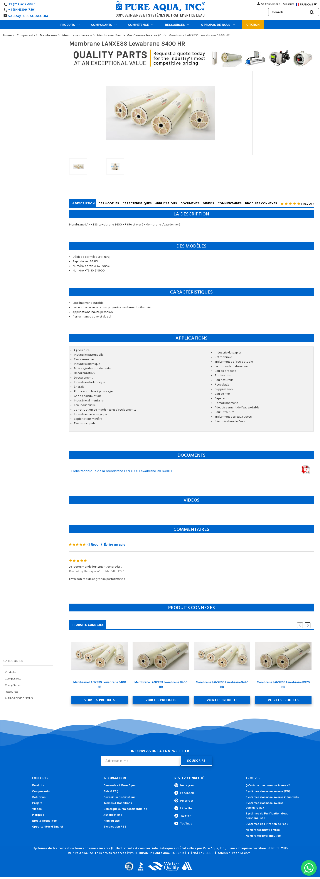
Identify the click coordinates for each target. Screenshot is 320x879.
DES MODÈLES (108, 203)
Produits (67, 25)
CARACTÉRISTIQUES (137, 203)
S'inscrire (288, 4)
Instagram (187, 785)
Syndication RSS (114, 826)
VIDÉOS (208, 203)
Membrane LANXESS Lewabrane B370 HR (283, 684)
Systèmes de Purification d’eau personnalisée (267, 815)
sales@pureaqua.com (233, 853)
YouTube (186, 823)
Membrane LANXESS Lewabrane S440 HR (222, 684)
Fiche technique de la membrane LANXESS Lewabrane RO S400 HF (123, 471)
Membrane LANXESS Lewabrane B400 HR (160, 684)
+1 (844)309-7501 (22, 9)
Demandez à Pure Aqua (119, 785)
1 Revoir (307, 203)
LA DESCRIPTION (83, 203)
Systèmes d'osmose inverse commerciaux (264, 805)
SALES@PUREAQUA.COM (28, 16)
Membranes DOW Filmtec (263, 829)
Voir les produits (99, 700)
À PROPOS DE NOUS (215, 25)
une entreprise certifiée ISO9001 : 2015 (258, 848)
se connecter (269, 4)
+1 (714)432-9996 (22, 4)
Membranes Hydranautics (263, 835)
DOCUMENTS (189, 203)
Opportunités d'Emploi (47, 826)
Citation (253, 25)
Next (307, 625)
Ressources (175, 25)
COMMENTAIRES (229, 203)
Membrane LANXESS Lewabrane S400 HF (99, 684)
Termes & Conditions (117, 803)
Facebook (187, 793)
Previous (300, 625)
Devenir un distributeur (119, 797)
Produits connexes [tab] (88, 624)
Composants (101, 25)
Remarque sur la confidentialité (125, 809)
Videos (37, 809)
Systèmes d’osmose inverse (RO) (268, 791)
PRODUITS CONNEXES (261, 203)
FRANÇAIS (308, 4)
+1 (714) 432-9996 (200, 853)
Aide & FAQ (110, 791)
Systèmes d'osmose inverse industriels (272, 797)
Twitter (185, 816)
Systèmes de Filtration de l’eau (267, 824)
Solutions (38, 797)
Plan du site (111, 820)
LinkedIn (186, 808)
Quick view (99, 656)
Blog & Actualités (44, 820)
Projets (37, 803)
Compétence (138, 25)
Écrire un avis (114, 544)
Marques (38, 814)
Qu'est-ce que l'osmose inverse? (268, 785)
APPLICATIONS (166, 203)
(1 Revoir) (95, 544)
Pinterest (186, 800)
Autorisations (112, 814)
